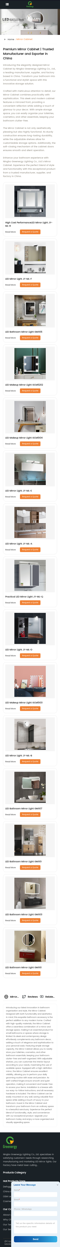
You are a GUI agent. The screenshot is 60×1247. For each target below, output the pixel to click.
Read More (10, 232)
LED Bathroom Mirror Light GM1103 (23, 914)
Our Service (9, 1229)
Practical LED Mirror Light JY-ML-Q (24, 597)
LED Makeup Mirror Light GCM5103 (23, 702)
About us (8, 1215)
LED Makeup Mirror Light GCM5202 (24, 385)
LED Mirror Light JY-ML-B (18, 755)
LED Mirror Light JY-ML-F (18, 279)
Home (11, 39)
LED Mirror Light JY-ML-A (18, 544)
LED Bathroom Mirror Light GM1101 (23, 861)
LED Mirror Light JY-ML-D (18, 650)
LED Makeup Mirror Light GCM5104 (24, 438)
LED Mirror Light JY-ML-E (18, 491)
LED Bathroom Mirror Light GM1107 (23, 808)
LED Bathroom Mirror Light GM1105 (23, 332)
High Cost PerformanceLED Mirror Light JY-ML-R (28, 224)
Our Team (8, 1224)
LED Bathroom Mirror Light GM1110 (23, 967)
